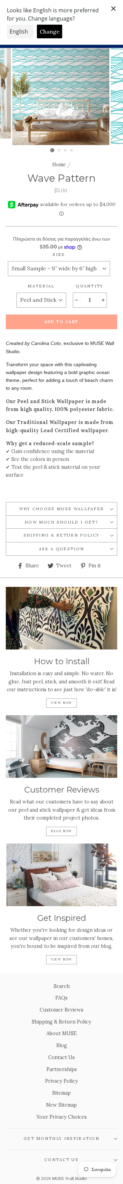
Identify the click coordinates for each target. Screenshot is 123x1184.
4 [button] (71, 150)
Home (59, 164)
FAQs (61, 997)
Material (41, 285)
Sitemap (61, 1093)
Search (62, 986)
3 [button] (65, 150)
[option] (61, 96)
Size (59, 254)
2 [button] (59, 150)
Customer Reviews (61, 1009)
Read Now (61, 831)
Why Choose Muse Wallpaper (61, 508)
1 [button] (52, 150)
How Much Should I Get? (61, 522)
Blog (61, 1045)
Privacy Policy (61, 1081)
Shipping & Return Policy (62, 535)
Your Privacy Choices (62, 1117)
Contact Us (61, 1057)
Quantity (90, 285)
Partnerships (61, 1069)
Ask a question (61, 548)
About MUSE (61, 1033)
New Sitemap (61, 1105)
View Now (61, 703)
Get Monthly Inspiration (61, 1138)
